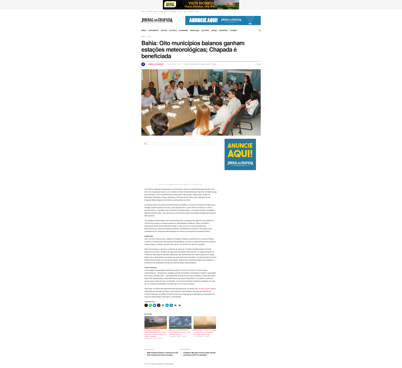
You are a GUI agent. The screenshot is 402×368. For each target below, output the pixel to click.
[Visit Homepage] (157, 20)
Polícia (155, 11)
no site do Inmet (204, 288)
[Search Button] (260, 30)
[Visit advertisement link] (201, 5)
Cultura (180, 11)
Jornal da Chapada (155, 64)
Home (143, 36)
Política (160, 11)
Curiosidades (194, 64)
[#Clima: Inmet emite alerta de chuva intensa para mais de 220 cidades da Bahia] (180, 322)
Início (142, 11)
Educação (174, 11)
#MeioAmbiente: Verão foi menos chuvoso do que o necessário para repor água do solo (205, 332)
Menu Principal (211, 64)
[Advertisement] (243, 257)
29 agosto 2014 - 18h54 (173, 64)
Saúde (185, 11)
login (152, 364)
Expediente (149, 11)
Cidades (148, 36)
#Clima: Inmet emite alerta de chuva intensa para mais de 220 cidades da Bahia (179, 332)
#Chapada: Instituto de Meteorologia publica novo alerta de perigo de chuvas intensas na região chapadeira (155, 333)
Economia (167, 11)
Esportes (190, 11)
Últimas (197, 11)
